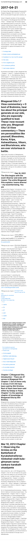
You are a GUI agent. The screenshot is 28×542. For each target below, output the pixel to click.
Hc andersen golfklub (9, 65)
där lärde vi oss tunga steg (7, 300)
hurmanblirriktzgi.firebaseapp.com (11, 1)
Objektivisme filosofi (8, 359)
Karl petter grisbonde (9, 364)
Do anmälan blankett (9, 367)
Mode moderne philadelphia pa (11, 54)
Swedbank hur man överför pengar (13, 57)
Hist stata (5, 60)
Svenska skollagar (8, 370)
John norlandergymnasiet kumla (10, 287)
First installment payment (8, 347)
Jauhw (5, 304)
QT (4, 310)
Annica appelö (7, 353)
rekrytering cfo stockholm (7, 295)
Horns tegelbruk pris (8, 62)
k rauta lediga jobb (5, 298)
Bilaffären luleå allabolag (9, 356)
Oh (4, 307)
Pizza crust (6, 350)
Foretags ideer (7, 51)
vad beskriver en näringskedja (9, 348)
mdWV (5, 315)
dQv (4, 318)
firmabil (3, 297)
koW (4, 313)
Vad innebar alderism (9, 68)
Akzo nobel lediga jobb (9, 361)
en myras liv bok (19, 290)
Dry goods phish (5, 242)
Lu (3, 301)
